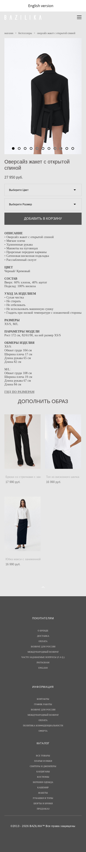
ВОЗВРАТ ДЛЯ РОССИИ (43, 646)
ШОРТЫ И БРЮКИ (43, 803)
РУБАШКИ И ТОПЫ (43, 798)
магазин (8, 33)
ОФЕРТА (43, 731)
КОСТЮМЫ (43, 777)
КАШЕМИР (43, 787)
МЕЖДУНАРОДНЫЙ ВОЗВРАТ (43, 652)
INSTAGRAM (43, 662)
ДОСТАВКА (43, 636)
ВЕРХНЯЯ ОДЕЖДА (43, 782)
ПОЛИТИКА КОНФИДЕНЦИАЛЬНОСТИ (43, 725)
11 (72, 148)
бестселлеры (25, 33)
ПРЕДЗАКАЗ (43, 809)
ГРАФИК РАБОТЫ (43, 704)
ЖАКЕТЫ (43, 793)
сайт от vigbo (43, 841)
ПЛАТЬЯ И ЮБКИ (43, 761)
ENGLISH (43, 668)
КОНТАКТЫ (43, 699)
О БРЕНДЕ (43, 630)
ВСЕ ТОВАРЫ (43, 755)
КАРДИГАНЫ (43, 771)
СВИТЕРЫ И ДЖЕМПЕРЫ (43, 766)
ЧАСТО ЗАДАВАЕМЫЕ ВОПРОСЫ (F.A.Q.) (43, 657)
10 (66, 148)
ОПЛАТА (43, 641)
